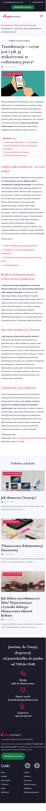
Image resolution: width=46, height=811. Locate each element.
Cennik (26, 772)
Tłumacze (4, 784)
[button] (41, 16)
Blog (17, 25)
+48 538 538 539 (38, 2)
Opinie (3, 788)
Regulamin (27, 788)
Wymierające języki (11, 265)
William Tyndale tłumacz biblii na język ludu (20, 246)
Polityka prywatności (31, 792)
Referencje (5, 792)
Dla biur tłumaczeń (28, 25)
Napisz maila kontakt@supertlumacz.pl (23, 698)
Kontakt (4, 776)
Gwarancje (28, 780)
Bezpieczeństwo (30, 784)
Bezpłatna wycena (23, 7)
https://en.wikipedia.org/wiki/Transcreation (29, 438)
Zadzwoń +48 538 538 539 (23, 714)
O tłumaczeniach (11, 522)
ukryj (14, 138)
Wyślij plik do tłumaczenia (23, 682)
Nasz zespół (5, 780)
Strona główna (7, 25)
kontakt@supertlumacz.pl (14, 2)
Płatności (27, 776)
